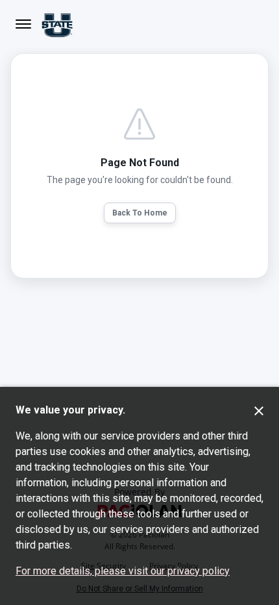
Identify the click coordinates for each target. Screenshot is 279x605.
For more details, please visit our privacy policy (123, 571)
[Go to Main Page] (57, 24)
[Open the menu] (23, 24)
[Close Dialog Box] (258, 410)
